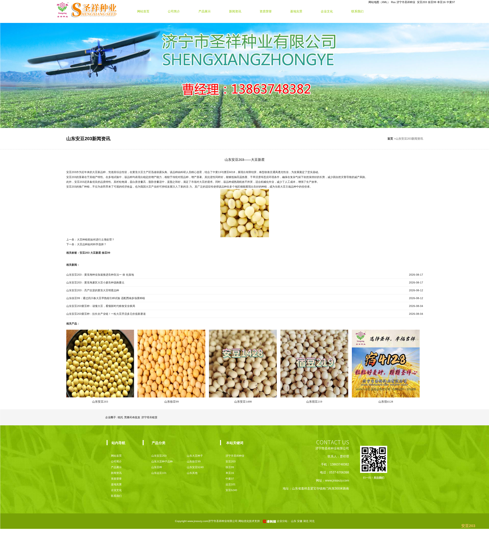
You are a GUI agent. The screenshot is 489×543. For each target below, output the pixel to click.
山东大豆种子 (195, 455)
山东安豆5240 (195, 467)
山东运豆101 (159, 472)
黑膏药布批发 (132, 417)
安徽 (300, 521)
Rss (393, 2)
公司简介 (174, 11)
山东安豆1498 (243, 401)
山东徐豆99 (171, 401)
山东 (294, 521)
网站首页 (143, 11)
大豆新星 (95, 252)
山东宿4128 (385, 401)
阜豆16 (441, 2)
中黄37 (451, 2)
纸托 (120, 417)
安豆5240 (231, 490)
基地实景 (296, 11)
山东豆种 (156, 467)
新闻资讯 (235, 11)
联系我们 (357, 11)
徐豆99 (432, 2)
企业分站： (283, 521)
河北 (312, 521)
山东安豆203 (100, 401)
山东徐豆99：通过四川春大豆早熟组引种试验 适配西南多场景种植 (105, 298)
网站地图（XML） (379, 2)
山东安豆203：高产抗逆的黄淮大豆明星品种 (92, 290)
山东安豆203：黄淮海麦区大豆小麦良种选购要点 (95, 282)
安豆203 (422, 2)
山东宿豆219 (314, 401)
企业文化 (327, 11)
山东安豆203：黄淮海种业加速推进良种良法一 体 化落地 (100, 274)
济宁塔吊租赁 (149, 417)
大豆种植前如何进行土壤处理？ (95, 239)
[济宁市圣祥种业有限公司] (86, 9)
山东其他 (192, 472)
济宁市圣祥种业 (406, 2)
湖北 (306, 521)
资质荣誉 (266, 11)
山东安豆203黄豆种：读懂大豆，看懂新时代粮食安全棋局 (100, 306)
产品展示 (204, 11)
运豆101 (231, 484)
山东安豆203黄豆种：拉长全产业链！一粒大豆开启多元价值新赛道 (106, 313)
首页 (390, 138)
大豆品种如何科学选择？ (91, 244)
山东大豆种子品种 (162, 461)
